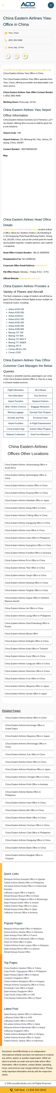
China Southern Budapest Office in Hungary (24, 981)
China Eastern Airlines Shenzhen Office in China (27, 671)
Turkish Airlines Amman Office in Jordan (22, 1037)
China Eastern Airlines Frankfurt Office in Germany (28, 553)
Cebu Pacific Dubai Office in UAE (19, 995)
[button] (51, 5)
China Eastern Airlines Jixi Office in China (24, 608)
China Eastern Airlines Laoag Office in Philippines (28, 616)
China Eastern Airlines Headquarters (20, 229)
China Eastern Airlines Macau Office (21, 634)
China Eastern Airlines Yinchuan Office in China (27, 825)
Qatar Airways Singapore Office (18, 991)
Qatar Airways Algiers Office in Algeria (21, 975)
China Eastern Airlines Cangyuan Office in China (27, 664)
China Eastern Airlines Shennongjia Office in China (25, 745)
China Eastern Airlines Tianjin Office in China (25, 575)
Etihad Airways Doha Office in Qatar (20, 909)
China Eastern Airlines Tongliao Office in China (26, 590)
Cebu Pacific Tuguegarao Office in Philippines (25, 971)
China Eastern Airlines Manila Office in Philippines (23, 793)
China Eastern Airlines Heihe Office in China (25, 762)
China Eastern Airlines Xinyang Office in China (26, 493)
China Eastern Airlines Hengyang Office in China (27, 840)
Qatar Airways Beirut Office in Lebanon (22, 949)
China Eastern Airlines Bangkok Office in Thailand (24, 857)
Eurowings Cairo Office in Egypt (18, 988)
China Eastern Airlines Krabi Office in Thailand (26, 649)
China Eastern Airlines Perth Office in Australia (26, 784)
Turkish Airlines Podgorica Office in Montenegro (26, 899)
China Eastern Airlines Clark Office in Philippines (27, 833)
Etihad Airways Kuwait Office (17, 952)
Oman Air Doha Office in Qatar (18, 942)
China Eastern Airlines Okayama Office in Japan (27, 686)
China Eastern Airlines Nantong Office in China (26, 583)
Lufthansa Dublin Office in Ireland (19, 1021)
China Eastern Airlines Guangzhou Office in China (28, 545)
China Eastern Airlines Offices (35, 70)
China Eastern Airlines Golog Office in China (25, 508)
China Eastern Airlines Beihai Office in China (26, 718)
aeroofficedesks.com (21, 1083)
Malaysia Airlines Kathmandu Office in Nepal (24, 1027)
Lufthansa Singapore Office (16, 1031)
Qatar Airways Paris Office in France (20, 935)
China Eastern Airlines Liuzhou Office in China (26, 485)
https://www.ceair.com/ (30, 278)
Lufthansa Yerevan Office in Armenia (21, 912)
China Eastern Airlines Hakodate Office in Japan (27, 500)
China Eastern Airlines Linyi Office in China (25, 530)
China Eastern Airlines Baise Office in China (25, 848)
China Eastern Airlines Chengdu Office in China (27, 777)
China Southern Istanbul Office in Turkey (22, 968)
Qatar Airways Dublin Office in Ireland (21, 903)
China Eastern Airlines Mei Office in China (24, 810)
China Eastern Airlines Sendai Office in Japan (26, 694)
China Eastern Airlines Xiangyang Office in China (27, 523)
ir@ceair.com (41, 265)
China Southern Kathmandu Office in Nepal (24, 939)
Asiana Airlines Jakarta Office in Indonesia (23, 932)
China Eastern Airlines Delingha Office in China (27, 641)
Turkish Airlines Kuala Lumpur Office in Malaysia (26, 945)
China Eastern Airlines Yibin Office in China (25, 568)
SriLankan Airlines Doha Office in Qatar (22, 1024)
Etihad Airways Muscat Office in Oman (21, 896)
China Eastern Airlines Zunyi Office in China (25, 656)
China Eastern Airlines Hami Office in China (25, 803)
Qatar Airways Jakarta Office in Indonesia (23, 1014)
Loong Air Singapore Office (16, 978)
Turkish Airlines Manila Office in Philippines (24, 883)
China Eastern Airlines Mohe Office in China (25, 818)
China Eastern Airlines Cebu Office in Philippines (27, 538)
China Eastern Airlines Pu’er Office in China (25, 560)
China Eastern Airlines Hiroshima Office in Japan (27, 769)
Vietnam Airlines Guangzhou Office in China (24, 985)
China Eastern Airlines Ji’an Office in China (25, 754)
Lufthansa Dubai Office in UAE (18, 1017)
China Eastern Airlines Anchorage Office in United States (25, 727)
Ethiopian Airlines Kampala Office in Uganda (24, 879)
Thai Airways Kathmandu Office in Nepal (22, 998)
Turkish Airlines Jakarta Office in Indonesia (23, 1041)
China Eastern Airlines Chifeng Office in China (26, 515)
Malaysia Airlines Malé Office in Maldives (23, 929)
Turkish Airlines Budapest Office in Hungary (24, 1034)
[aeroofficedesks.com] (28, 5)
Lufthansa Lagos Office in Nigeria (19, 893)
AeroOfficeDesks (11, 70)
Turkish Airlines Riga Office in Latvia (20, 906)
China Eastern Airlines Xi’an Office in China (25, 678)
